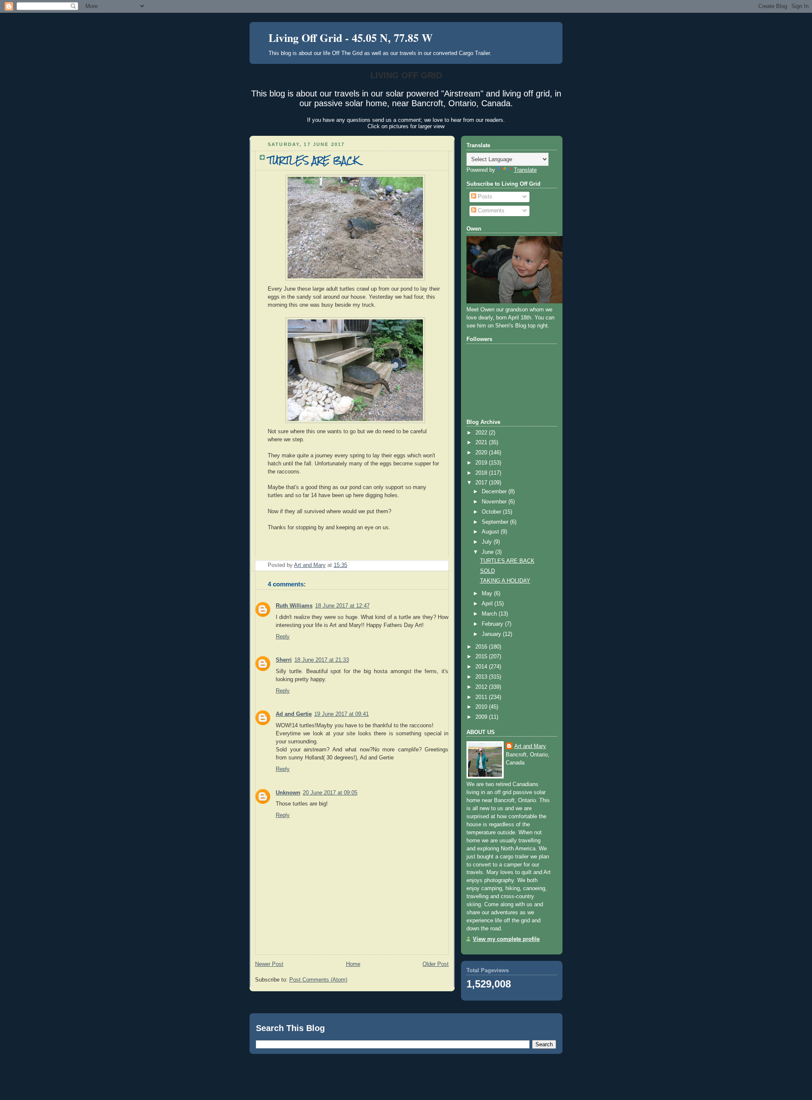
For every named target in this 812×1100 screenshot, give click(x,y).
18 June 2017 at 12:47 (342, 606)
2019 (482, 463)
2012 (482, 687)
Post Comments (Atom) (318, 980)
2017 (482, 483)
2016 (482, 647)
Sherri (284, 660)
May (488, 594)
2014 (482, 667)
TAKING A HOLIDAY (505, 581)
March (490, 614)
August (491, 532)
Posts (484, 197)
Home (353, 964)
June (488, 552)
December (495, 492)
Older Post (435, 964)
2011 (482, 697)
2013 (482, 677)
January (492, 634)
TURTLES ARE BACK (507, 561)
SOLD (487, 571)
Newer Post (269, 964)
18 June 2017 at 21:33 (321, 660)
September (496, 522)
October (492, 512)
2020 (482, 453)
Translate (525, 170)
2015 (482, 657)
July (488, 542)
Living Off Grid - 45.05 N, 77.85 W (351, 38)
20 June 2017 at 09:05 (330, 793)
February (493, 624)
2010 (482, 707)
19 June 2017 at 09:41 (341, 714)
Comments (490, 211)
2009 (482, 717)
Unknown (288, 793)
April (488, 604)
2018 (482, 473)
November (495, 502)
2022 (482, 433)
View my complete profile (506, 939)
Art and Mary (530, 746)
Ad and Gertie (294, 714)
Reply (283, 637)
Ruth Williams (294, 606)
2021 (482, 443)
